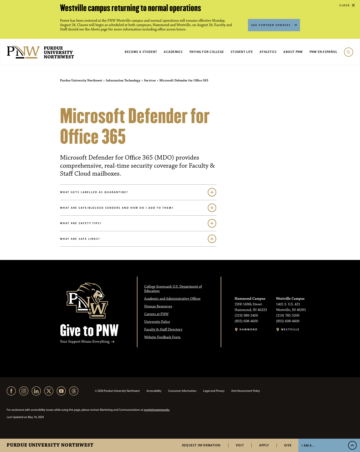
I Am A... (308, 445)
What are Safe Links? (80, 238)
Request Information (201, 445)
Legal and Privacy (214, 391)
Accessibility (153, 391)
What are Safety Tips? (81, 223)
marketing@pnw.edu (156, 410)
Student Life (242, 52)
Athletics (268, 52)
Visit (240, 445)
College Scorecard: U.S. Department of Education (173, 288)
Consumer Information (182, 391)
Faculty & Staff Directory (163, 329)
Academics (173, 52)
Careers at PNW (156, 314)
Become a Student (141, 52)
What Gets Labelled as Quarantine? (94, 192)
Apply (264, 445)
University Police (157, 322)
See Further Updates (271, 25)
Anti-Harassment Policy (245, 391)
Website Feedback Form (162, 337)
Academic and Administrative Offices (172, 298)
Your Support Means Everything (84, 342)
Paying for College (207, 52)
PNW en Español (324, 52)
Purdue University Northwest (50, 445)
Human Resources (158, 306)
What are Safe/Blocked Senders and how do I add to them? (117, 207)
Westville (290, 329)
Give (288, 445)
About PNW (293, 52)
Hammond (249, 329)
